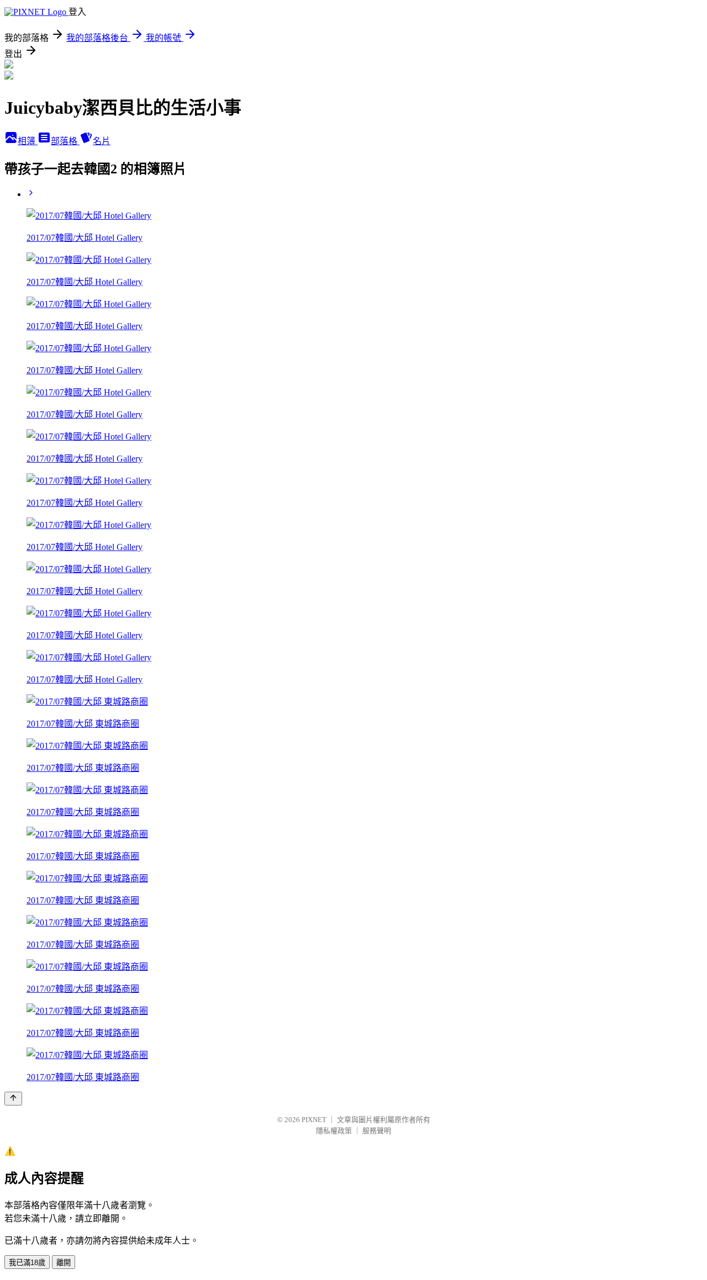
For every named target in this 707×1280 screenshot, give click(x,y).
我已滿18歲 (27, 1262)
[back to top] (13, 1099)
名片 (101, 141)
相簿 (28, 141)
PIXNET (314, 1119)
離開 (63, 1262)
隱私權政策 (334, 1130)
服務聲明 (376, 1130)
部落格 (65, 141)
